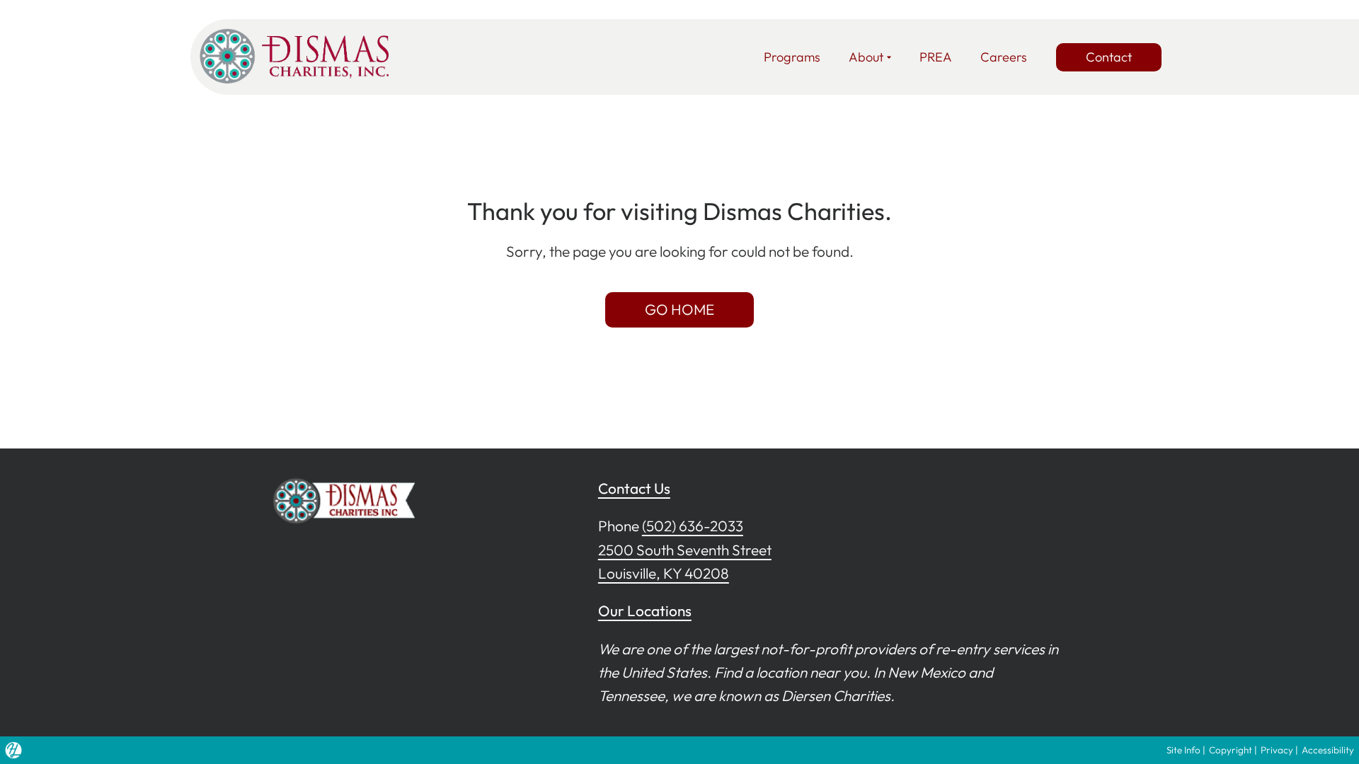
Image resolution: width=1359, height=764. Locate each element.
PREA (935, 57)
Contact (1109, 57)
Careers (1003, 57)
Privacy (1277, 750)
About (866, 57)
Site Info (1183, 750)
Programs (792, 57)
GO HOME (679, 309)
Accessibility (1328, 750)
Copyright (1230, 750)
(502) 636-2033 (692, 525)
